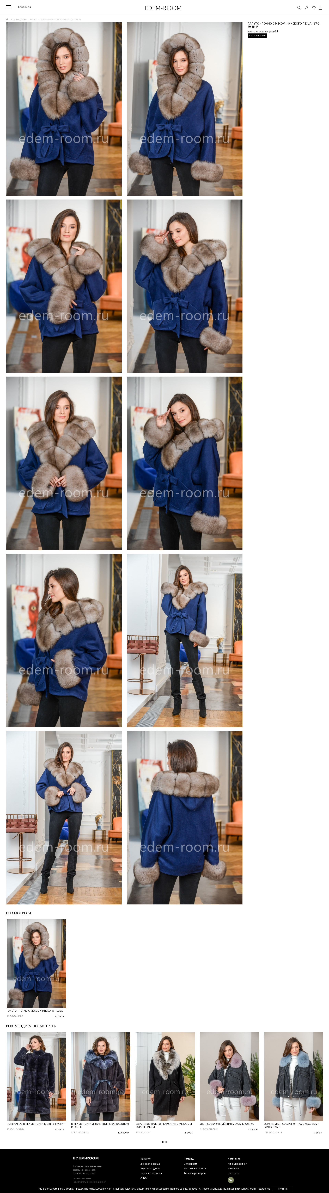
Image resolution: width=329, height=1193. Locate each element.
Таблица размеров (195, 1173)
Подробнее (263, 1188)
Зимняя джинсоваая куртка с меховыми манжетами (291, 1125)
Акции (144, 1177)
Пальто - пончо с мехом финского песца (35, 1010)
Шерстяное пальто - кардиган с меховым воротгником (164, 1125)
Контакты (233, 1173)
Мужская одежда (151, 1168)
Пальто (33, 19)
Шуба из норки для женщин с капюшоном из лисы (100, 1125)
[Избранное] (312, 8)
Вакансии (233, 1168)
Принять (283, 1188)
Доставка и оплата (195, 1168)
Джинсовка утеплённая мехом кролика (227, 1123)
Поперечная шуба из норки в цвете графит (36, 1123)
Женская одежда (19, 19)
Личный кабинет (237, 1163)
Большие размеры (151, 1173)
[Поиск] (297, 8)
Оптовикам (190, 1163)
